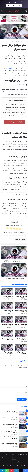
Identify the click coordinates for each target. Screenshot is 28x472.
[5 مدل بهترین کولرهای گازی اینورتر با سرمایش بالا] (23, 439)
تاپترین (10, 68)
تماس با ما (10, 462)
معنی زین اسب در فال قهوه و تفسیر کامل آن (7, 338)
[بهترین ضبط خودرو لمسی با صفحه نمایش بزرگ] (23, 426)
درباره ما (5, 462)
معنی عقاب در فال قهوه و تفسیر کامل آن (21, 352)
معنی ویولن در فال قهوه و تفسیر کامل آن (7, 325)
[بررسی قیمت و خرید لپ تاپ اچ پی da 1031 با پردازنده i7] (23, 445)
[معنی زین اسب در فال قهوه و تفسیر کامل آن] (7, 333)
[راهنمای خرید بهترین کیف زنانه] (23, 413)
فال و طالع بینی (19, 41)
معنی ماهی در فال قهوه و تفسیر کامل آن (21, 338)
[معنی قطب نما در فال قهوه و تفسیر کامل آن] (21, 319)
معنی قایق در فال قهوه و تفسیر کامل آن (8, 311)
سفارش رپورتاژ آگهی (20, 462)
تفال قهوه (13, 41)
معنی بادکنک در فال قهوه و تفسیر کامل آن (21, 311)
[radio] (20, 229)
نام (26, 386)
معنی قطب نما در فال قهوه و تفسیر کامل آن (21, 325)
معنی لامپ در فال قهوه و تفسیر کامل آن (21, 297)
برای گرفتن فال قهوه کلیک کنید (14, 122)
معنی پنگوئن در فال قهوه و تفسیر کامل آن (7, 352)
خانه (25, 41)
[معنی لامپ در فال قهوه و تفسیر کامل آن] (21, 291)
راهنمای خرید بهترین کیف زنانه (11, 411)
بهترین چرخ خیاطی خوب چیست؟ (10, 418)
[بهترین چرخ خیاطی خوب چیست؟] (23, 420)
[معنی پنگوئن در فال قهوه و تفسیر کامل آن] (7, 347)
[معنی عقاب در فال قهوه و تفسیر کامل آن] (21, 347)
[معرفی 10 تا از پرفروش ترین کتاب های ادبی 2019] (23, 432)
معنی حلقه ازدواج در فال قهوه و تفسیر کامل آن (8, 297)
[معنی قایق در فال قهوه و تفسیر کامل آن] (7, 305)
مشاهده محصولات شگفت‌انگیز (14, 6)
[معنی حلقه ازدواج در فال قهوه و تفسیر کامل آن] (7, 291)
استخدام (14, 462)
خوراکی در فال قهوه (20, 239)
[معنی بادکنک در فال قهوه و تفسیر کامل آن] (21, 305)
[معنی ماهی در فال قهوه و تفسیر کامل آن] (21, 333)
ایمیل (25, 392)
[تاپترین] (14, 11)
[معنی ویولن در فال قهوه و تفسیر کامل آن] (7, 319)
